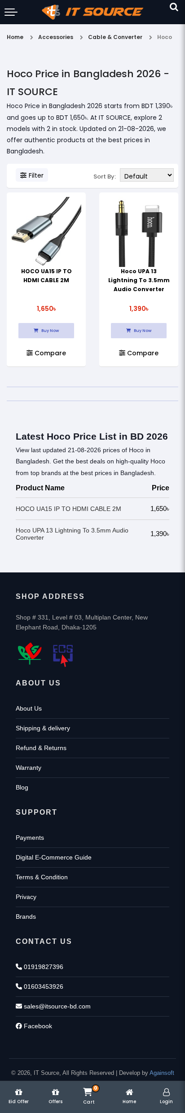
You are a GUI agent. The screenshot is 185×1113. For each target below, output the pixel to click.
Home (15, 37)
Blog (22, 787)
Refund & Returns (41, 747)
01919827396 (42, 966)
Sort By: (104, 176)
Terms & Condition (42, 877)
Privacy (26, 896)
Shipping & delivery (43, 728)
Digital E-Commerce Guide (54, 857)
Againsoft (162, 1072)
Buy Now (49, 330)
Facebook (37, 1026)
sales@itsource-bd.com (56, 1006)
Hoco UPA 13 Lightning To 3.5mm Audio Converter (139, 280)
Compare (49, 353)
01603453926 (42, 986)
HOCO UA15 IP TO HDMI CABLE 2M (68, 508)
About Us (29, 708)
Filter (36, 175)
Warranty (28, 767)
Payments (30, 837)
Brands (26, 916)
